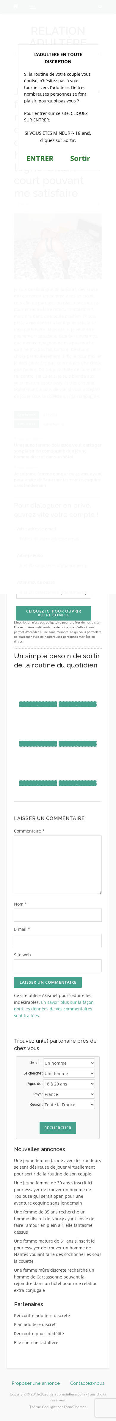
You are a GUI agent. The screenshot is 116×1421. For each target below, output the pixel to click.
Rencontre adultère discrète (42, 1315)
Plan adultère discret (35, 1324)
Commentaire (29, 831)
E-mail (22, 929)
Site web (22, 955)
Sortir (80, 158)
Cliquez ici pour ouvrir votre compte (53, 613)
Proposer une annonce (36, 1383)
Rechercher (57, 1127)
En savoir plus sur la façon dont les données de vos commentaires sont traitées (54, 1008)
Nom (20, 904)
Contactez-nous (87, 1383)
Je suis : (36, 1063)
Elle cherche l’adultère (36, 1342)
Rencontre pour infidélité (39, 1333)
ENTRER (40, 158)
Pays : (38, 1094)
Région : (36, 1104)
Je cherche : (33, 1073)
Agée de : (35, 1084)
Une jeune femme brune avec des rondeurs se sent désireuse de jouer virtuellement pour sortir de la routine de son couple (57, 1167)
